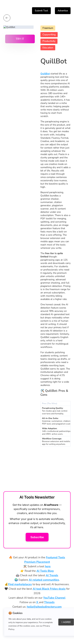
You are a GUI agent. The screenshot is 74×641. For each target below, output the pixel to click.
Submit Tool (41, 10)
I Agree (66, 622)
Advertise (63, 10)
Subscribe (37, 537)
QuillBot (45, 73)
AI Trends (52, 575)
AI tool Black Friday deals (49, 589)
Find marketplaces (20, 584)
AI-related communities (44, 580)
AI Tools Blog (45, 571)
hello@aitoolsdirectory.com (44, 607)
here (48, 566)
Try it (20, 39)
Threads (49, 602)
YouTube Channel (54, 598)
